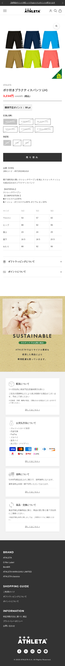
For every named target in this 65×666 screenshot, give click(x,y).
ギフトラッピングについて (15, 596)
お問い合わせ (9, 626)
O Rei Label (8, 562)
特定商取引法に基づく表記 (15, 616)
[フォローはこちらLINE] (46, 651)
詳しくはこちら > (32, 410)
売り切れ (32, 157)
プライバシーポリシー (13, 621)
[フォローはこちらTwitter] (26, 651)
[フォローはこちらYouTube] (39, 651)
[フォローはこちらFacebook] (19, 651)
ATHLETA (7, 85)
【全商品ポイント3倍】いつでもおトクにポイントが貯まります (32, 3)
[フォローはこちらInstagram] (32, 651)
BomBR (6, 567)
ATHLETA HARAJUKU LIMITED (17, 572)
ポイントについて (11, 601)
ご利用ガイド (9, 592)
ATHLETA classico (11, 576)
